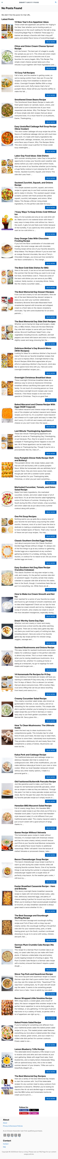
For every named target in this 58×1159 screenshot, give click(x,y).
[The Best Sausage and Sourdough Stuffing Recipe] (7, 928)
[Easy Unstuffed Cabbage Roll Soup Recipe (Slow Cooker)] (7, 139)
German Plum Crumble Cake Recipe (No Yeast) (34, 946)
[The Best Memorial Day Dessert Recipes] (7, 304)
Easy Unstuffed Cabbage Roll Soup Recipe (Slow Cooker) (35, 127)
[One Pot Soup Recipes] (7, 526)
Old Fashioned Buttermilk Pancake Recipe (35, 781)
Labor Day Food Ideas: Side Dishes (32, 156)
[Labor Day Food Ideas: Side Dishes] (7, 167)
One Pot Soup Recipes (25, 516)
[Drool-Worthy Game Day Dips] (7, 632)
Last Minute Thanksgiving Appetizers (33, 431)
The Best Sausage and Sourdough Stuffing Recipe (31, 916)
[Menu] (2, 2)
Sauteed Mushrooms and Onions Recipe (34, 647)
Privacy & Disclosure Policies (13, 1126)
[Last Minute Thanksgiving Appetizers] (7, 442)
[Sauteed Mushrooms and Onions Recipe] (7, 659)
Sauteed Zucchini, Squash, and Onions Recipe (34, 183)
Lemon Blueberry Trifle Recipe (29, 1049)
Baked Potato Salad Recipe (28, 1022)
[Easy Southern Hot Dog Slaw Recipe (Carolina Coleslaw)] (7, 578)
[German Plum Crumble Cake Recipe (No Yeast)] (7, 957)
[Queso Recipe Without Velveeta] (7, 844)
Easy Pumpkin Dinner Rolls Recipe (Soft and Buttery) (34, 459)
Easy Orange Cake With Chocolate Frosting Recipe (32, 239)
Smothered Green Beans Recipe (30, 99)
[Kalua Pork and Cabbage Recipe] (7, 766)
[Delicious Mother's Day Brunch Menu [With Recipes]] (7, 361)
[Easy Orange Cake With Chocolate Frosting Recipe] (7, 251)
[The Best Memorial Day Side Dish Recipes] (7, 332)
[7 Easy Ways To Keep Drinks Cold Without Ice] (7, 223)
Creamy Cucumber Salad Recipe (31, 698)
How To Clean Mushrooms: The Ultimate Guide (34, 726)
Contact (5, 1144)
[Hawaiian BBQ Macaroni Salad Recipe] (7, 817)
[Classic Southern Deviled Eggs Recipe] (7, 552)
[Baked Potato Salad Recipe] (7, 1033)
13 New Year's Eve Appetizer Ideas (32, 22)
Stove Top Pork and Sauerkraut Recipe (34, 974)
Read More (51, 42)
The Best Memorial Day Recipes (30, 1076)
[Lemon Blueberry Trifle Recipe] (7, 1060)
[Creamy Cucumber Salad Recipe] (7, 710)
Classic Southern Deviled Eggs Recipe (33, 540)
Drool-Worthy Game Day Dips (29, 620)
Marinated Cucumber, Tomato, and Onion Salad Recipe (35, 488)
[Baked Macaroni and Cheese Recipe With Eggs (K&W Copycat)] (7, 415)
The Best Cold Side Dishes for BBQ (31, 268)
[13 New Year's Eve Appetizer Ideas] (7, 32)
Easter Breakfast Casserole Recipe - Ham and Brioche (35, 887)
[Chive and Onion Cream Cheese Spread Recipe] (7, 57)
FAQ (4, 1147)
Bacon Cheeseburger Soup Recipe (31, 859)
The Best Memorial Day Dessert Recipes (34, 292)
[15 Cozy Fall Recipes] (7, 84)
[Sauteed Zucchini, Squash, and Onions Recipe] (7, 195)
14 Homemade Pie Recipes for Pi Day (33, 674)
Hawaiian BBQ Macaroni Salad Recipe (33, 805)
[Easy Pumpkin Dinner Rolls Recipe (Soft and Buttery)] (7, 470)
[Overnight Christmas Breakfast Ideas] (7, 389)
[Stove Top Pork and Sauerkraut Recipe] (7, 984)
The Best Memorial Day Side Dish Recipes (35, 321)
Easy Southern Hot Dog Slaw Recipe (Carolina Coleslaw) (32, 568)
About (5, 1123)
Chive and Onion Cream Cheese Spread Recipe (34, 47)
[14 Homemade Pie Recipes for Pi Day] (7, 684)
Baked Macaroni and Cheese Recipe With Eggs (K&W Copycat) (35, 405)
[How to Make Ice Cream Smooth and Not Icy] (7, 605)
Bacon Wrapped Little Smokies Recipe (33, 998)
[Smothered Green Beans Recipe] (7, 111)
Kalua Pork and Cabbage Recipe (30, 754)
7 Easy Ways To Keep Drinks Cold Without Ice (35, 213)
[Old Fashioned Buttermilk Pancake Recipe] (7, 791)
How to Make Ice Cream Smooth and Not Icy (35, 595)
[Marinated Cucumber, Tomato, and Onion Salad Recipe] (7, 499)
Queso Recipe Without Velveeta (30, 832)
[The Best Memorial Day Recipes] (7, 1087)
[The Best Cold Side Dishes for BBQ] (7, 277)
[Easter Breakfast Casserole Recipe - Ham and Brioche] (7, 898)
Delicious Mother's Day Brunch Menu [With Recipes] (33, 349)
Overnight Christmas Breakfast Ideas (33, 377)
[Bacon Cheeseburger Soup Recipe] (7, 870)
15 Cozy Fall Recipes (25, 73)
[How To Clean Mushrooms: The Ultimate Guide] (7, 738)
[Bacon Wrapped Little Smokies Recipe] (7, 1008)
